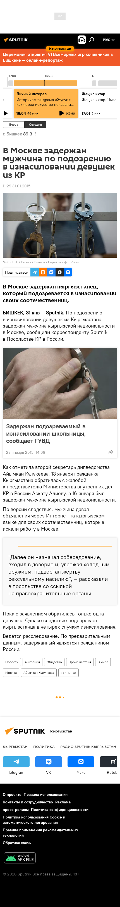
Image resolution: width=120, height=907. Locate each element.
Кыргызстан (15, 746)
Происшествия (80, 662)
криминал (68, 672)
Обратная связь (17, 842)
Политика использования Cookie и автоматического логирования (34, 820)
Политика (44, 746)
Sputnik (12, 262)
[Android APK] (20, 858)
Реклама (63, 802)
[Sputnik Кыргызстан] (17, 41)
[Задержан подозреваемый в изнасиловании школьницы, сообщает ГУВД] (60, 383)
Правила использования (46, 794)
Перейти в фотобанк (63, 262)
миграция (32, 662)
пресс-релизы (16, 809)
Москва (11, 672)
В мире (103, 662)
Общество (54, 662)
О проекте (12, 794)
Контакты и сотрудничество (28, 802)
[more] (110, 451)
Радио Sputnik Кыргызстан (88, 746)
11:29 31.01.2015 (16, 185)
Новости (11, 662)
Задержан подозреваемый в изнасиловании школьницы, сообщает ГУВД (46, 433)
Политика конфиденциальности (59, 809)
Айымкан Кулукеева (38, 672)
